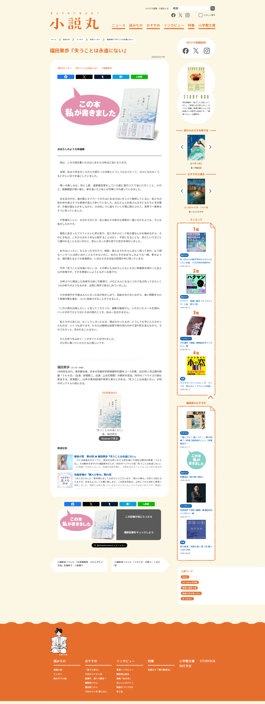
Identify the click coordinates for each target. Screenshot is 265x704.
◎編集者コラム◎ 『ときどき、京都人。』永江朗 (137, 563)
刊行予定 (185, 666)
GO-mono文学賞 (189, 582)
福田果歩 (107, 68)
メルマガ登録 (151, 8)
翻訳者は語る (122, 674)
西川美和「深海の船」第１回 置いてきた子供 (196, 548)
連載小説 (58, 669)
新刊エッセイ (95, 39)
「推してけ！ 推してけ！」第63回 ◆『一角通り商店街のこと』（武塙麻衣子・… (196, 440)
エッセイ (80, 39)
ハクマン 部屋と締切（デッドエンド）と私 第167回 (196, 303)
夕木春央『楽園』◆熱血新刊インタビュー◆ (196, 344)
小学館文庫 (206, 25)
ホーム (53, 39)
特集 (191, 25)
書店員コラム (91, 687)
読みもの (136, 25)
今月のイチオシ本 (93, 674)
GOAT (185, 577)
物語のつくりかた (125, 687)
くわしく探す (209, 15)
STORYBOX (207, 661)
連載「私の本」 (123, 678)
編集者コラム (91, 682)
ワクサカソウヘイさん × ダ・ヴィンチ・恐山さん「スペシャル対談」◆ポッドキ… (196, 384)
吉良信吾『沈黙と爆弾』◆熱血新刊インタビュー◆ (196, 512)
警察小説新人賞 (189, 587)
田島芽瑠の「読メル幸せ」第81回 (92, 474)
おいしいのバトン (125, 682)
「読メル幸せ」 (92, 669)
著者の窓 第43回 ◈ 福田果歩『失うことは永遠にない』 (105, 456)
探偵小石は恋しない (191, 593)
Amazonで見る (109, 438)
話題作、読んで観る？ (95, 678)
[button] (182, 147)
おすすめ (153, 25)
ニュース (118, 25)
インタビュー (174, 25)
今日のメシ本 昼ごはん (96, 691)
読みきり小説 (60, 678)
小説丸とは (164, 8)
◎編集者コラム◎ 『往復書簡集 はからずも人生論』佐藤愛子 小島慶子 (80, 563)
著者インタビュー (125, 669)
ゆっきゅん (187, 598)
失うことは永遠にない (87, 68)
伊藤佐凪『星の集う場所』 (192, 477)
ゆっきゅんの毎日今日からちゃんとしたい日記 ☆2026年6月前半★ (196, 261)
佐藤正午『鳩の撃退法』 (159, 669)
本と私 (119, 691)
